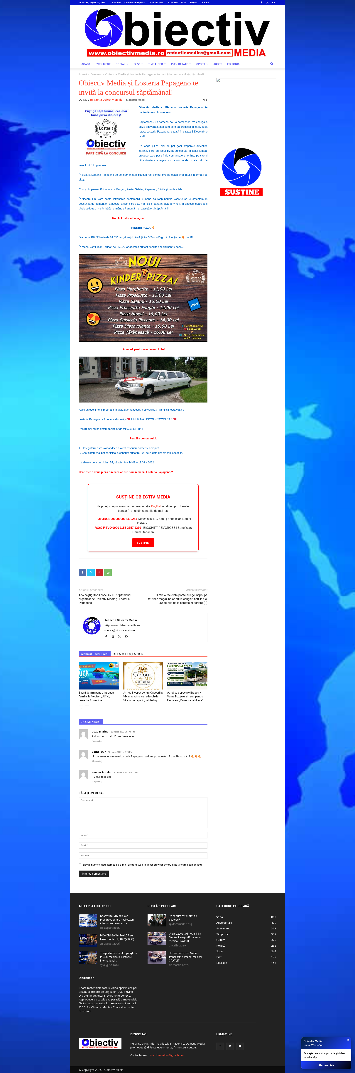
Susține (193, 2)
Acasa (85, 64)
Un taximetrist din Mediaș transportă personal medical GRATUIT (185, 957)
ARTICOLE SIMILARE (94, 654)
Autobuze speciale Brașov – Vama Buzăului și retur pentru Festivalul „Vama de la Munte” (185, 696)
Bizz (137, 64)
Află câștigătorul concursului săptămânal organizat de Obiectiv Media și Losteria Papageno (105, 599)
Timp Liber (155, 64)
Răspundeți (97, 741)
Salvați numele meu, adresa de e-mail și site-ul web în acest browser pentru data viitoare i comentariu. (142, 864)
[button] (271, 64)
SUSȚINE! (143, 542)
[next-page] (87, 708)
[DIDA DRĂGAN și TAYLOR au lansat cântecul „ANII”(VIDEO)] (88, 940)
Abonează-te (326, 1065)
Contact (205, 2)
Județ (218, 64)
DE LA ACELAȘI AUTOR (128, 654)
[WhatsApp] (108, 572)
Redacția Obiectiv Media (106, 99)
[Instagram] (114, 636)
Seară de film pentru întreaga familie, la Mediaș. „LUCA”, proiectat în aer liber (96, 696)
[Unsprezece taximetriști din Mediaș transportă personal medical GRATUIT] (157, 938)
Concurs (96, 74)
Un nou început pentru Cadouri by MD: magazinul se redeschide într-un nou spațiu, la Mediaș (143, 696)
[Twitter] (267, 2)
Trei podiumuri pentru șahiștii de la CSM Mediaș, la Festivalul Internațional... (119, 957)
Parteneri (173, 2)
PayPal (156, 506)
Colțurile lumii (156, 2)
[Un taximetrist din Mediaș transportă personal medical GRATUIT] (157, 957)
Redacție (116, 2)
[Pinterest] (99, 572)
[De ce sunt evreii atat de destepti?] (157, 920)
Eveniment (103, 64)
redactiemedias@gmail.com (166, 1055)
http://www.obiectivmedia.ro (122, 625)
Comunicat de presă (134, 2)
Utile (183, 2)
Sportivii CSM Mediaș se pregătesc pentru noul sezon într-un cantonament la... (117, 919)
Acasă (83, 74)
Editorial (234, 64)
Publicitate (179, 64)
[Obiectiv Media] (177, 32)
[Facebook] (261, 2)
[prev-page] (81, 708)
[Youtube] (273, 2)
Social (121, 64)
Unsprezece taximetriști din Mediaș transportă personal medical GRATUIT (185, 937)
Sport (200, 64)
